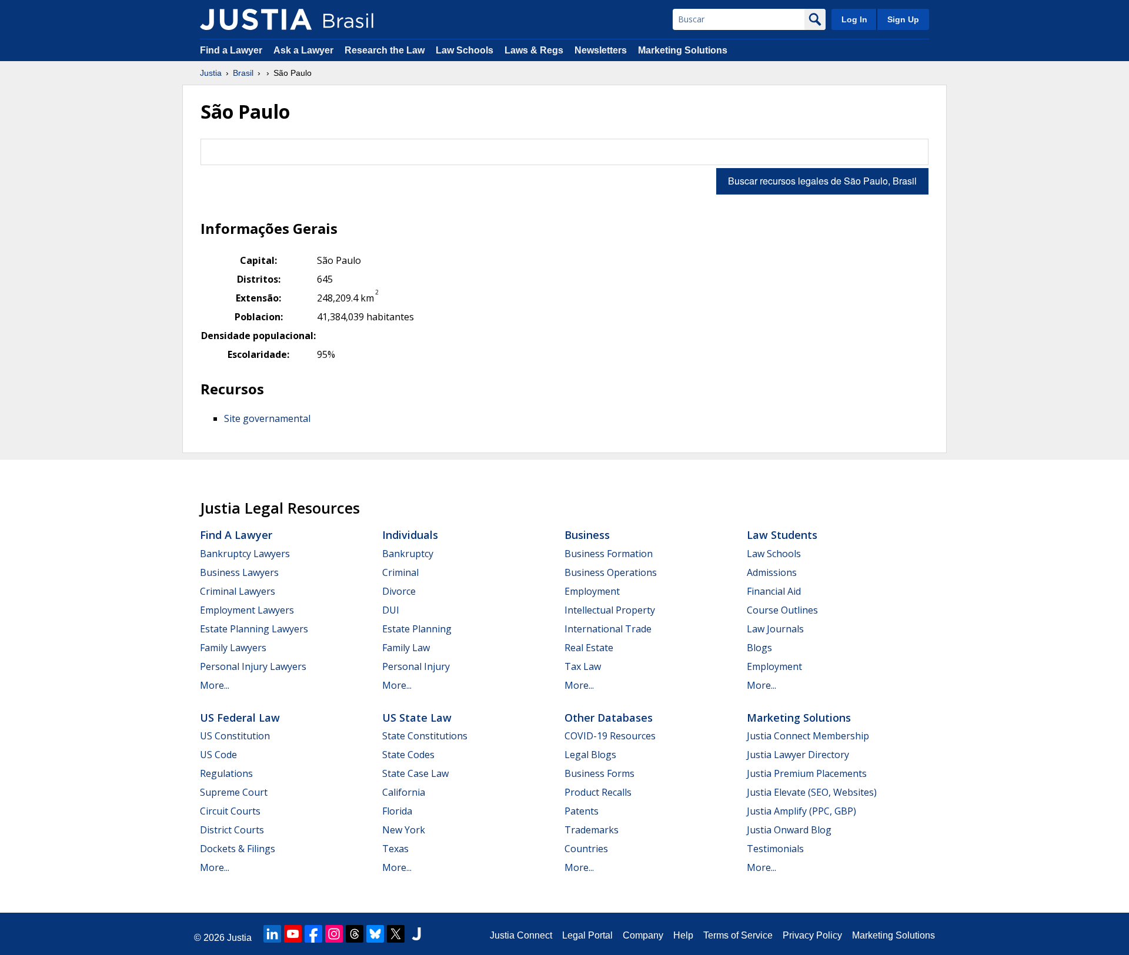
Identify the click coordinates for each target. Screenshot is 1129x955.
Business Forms (599, 773)
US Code (218, 754)
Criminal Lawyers (237, 591)
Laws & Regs (534, 50)
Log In (854, 19)
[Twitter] (396, 934)
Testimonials (775, 848)
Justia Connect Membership (808, 735)
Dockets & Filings (237, 848)
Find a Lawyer (231, 50)
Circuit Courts (230, 811)
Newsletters (600, 50)
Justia (211, 73)
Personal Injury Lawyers (253, 666)
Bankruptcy (407, 553)
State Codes (408, 754)
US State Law (417, 718)
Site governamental (267, 418)
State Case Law (415, 773)
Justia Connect (521, 935)
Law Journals (775, 628)
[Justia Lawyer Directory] (416, 934)
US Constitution (235, 735)
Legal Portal (587, 935)
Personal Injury (416, 666)
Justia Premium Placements (807, 773)
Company (643, 935)
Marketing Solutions (682, 50)
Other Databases (608, 718)
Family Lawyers (233, 647)
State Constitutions (424, 735)
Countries (586, 848)
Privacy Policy (812, 935)
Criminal (400, 572)
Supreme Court (234, 792)
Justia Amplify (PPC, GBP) (801, 811)
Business (587, 535)
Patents (581, 811)
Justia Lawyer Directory (798, 754)
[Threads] (354, 934)
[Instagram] (334, 934)
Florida (397, 811)
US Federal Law (240, 718)
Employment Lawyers (247, 610)
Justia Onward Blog (789, 829)
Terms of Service (738, 935)
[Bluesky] (375, 934)
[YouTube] (293, 934)
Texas (395, 848)
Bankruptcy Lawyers (245, 553)
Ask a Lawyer (304, 50)
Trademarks (591, 829)
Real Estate (588, 647)
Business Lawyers (239, 572)
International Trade (608, 628)
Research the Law (385, 50)
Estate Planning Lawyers (254, 628)
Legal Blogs (590, 754)
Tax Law (582, 666)
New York (403, 829)
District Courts (232, 829)
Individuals (410, 535)
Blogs (759, 647)
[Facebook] (313, 934)
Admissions (772, 572)
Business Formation (608, 553)
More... (214, 685)
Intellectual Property (609, 610)
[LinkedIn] (272, 934)
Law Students (782, 535)
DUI (390, 610)
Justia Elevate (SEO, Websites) (812, 792)
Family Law (406, 647)
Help (683, 935)
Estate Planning (417, 628)
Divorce (399, 591)
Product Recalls (598, 792)
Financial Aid (774, 591)
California (403, 792)
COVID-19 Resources (610, 735)
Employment (592, 591)
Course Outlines (782, 610)
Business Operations (610, 572)
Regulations (226, 773)
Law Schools (464, 50)
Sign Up (903, 19)
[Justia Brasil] (256, 19)
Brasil (243, 73)
